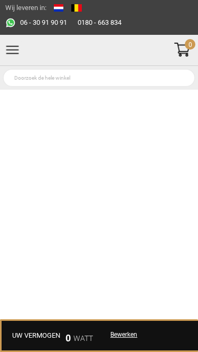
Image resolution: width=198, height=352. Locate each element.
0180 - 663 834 (99, 22)
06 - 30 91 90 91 (43, 22)
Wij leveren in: (25, 8)
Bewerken (123, 334)
